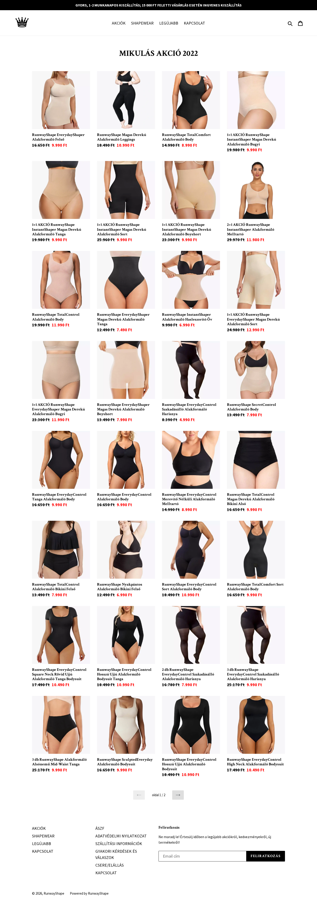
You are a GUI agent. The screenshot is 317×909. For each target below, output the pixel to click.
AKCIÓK (119, 23)
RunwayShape (54, 893)
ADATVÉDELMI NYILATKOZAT (121, 836)
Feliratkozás (169, 827)
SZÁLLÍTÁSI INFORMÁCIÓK (118, 843)
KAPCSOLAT (194, 23)
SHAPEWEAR (142, 23)
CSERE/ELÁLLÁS (109, 865)
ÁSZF (99, 828)
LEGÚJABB (168, 23)
